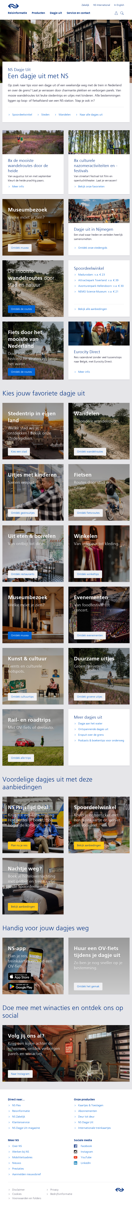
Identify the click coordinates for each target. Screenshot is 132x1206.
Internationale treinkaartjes (94, 1128)
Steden (45, 114)
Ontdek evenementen (90, 635)
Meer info (18, 186)
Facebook (86, 1146)
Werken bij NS (20, 1151)
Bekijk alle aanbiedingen (92, 309)
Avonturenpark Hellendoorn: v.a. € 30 (101, 286)
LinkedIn (86, 1163)
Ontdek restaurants (22, 574)
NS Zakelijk (18, 1116)
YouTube (86, 1157)
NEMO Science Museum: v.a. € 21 (98, 291)
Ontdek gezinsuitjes (23, 512)
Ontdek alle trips (21, 758)
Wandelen (65, 114)
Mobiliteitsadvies (22, 1157)
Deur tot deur (86, 1116)
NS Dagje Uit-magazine (26, 1128)
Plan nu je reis (19, 845)
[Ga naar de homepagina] (119, 1189)
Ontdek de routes (21, 309)
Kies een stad (19, 451)
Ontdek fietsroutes (88, 512)
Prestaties (18, 1168)
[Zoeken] (121, 12)
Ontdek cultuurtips (22, 696)
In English (119, 5)
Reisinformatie (21, 1111)
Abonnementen (87, 1111)
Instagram (87, 1151)
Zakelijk (85, 5)
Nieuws (16, 1163)
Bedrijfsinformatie (61, 1194)
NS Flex (16, 1105)
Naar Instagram (20, 1073)
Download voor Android (21, 986)
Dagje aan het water (90, 723)
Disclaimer (18, 1189)
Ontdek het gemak (88, 986)
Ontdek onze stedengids (92, 247)
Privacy (54, 1189)
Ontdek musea (20, 247)
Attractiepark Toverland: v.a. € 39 (98, 280)
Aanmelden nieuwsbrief (26, 1174)
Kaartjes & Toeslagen (90, 1105)
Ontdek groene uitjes (89, 696)
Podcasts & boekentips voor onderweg (101, 740)
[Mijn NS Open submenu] (116, 13)
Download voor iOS (19, 976)
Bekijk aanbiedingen (89, 845)
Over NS (17, 1146)
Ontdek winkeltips (88, 574)
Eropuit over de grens (91, 734)
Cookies (17, 1194)
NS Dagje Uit (85, 1122)
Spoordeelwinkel (22, 114)
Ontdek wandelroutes (90, 451)
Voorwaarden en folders (26, 1198)
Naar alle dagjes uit (91, 114)
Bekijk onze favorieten (91, 186)
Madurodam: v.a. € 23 (91, 274)
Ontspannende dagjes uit (93, 729)
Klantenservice (21, 1122)
